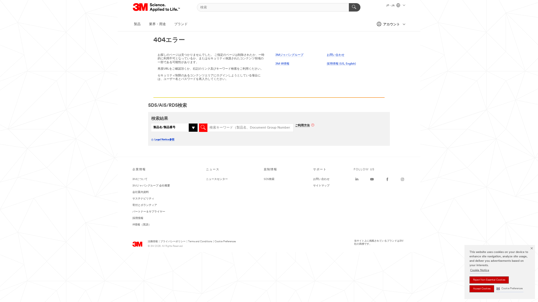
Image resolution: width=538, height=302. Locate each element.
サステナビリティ (143, 198)
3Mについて (140, 179)
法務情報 (153, 241)
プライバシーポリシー (173, 241)
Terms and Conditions (200, 241)
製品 (137, 24)
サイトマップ (321, 185)
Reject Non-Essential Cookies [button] (489, 280)
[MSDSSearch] (203, 128)
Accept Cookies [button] (482, 289)
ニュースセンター (217, 179)
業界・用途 (157, 24)
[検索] (354, 7)
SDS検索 (269, 179)
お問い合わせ (335, 55)
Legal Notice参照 (164, 139)
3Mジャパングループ (289, 55)
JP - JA (390, 5)
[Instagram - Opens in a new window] (402, 179)
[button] (509, 288)
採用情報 (137, 218)
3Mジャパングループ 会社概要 (151, 185)
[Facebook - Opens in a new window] (387, 179)
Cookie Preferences (225, 241)
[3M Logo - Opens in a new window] (157, 7)
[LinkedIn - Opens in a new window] (357, 179)
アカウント (391, 24)
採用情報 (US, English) (341, 63)
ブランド (181, 24)
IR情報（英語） (141, 224)
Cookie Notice (479, 270)
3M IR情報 (282, 63)
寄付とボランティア (144, 205)
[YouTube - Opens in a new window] (372, 179)
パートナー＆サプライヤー (148, 211)
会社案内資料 (140, 192)
